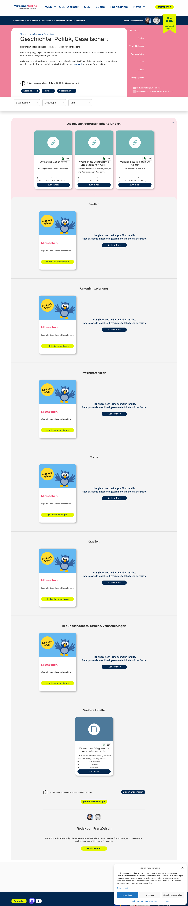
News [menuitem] (137, 7)
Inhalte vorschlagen (59, 261)
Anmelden (19, 901)
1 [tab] (95, 194)
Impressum (166, 901)
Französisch (32, 20)
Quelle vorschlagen (59, 599)
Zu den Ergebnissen (133, 792)
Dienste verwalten (123, 888)
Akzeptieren (127, 895)
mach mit (78, 64)
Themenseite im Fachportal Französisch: (37, 34)
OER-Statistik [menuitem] (69, 7)
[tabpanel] (53, 159)
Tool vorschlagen (59, 514)
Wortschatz (46, 20)
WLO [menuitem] (48, 7)
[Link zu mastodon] (31, 901)
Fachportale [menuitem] (119, 7)
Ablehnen (150, 895)
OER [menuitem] (87, 7)
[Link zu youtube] (38, 901)
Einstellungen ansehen (172, 895)
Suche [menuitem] (100, 7)
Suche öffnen (114, 245)
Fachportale (18, 20)
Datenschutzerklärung (152, 901)
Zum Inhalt (53, 185)
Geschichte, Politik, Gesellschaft (69, 20)
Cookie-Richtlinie (137, 901)
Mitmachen (95, 848)
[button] (182, 867)
